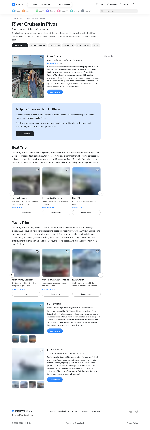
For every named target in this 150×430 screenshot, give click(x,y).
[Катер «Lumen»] (26, 181)
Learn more (55, 92)
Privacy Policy (132, 423)
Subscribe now (25, 133)
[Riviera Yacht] (86, 263)
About (74, 411)
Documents (84, 411)
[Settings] (134, 4)
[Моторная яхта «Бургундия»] (56, 263)
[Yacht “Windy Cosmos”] (26, 263)
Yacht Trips (21, 222)
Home (14, 18)
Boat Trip (19, 147)
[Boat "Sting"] (86, 181)
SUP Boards (54, 303)
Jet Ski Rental (55, 349)
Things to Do (29, 18)
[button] (28, 76)
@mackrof (79, 423)
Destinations (63, 411)
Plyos (20, 18)
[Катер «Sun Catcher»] (56, 181)
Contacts (96, 411)
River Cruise (54, 56)
